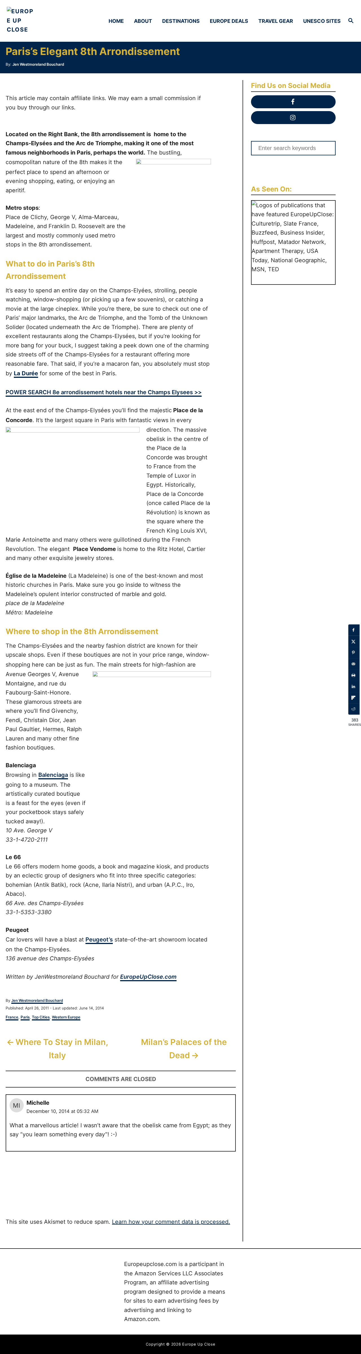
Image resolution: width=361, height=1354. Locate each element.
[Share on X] (354, 641)
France (12, 1017)
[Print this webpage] (354, 675)
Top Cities (41, 1017)
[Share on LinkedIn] (354, 686)
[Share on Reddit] (354, 709)
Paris (25, 1017)
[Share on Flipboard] (354, 698)
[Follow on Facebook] (293, 101)
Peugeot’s (99, 939)
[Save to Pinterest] (354, 652)
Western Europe (66, 1017)
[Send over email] (354, 664)
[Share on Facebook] (354, 630)
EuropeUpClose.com (148, 976)
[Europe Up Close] (48, 21)
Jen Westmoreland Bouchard (38, 64)
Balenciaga (53, 774)
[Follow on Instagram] (293, 117)
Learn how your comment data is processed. (171, 1221)
